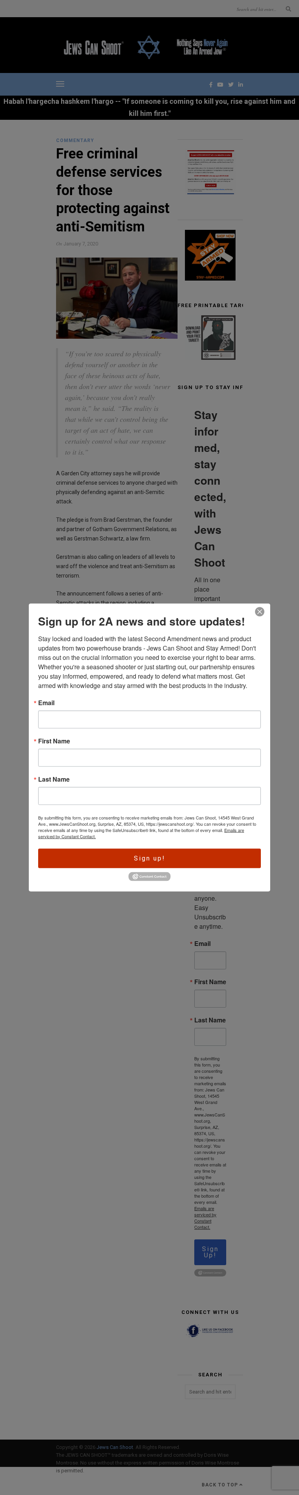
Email (46, 702)
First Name (54, 741)
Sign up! (149, 858)
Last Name (54, 779)
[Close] (260, 611)
